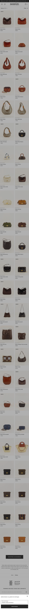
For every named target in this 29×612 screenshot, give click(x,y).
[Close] (27, 596)
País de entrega (5, 601)
